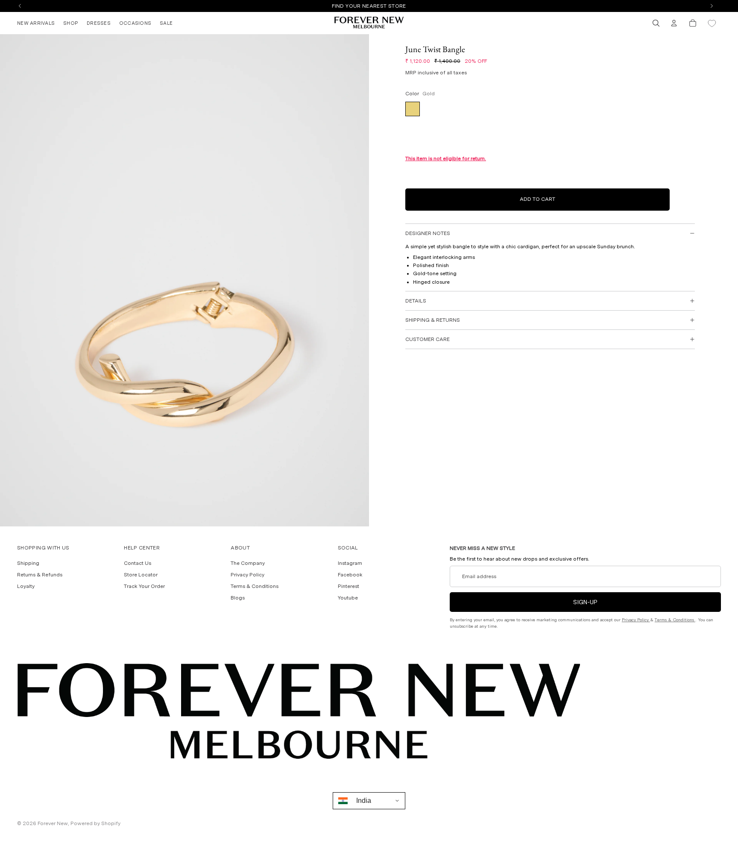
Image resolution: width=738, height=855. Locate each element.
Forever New (53, 823)
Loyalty (26, 587)
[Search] (656, 23)
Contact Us (137, 563)
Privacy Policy (247, 575)
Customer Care (427, 339)
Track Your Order (144, 587)
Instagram (350, 563)
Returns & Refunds (39, 575)
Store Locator (141, 575)
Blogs (238, 598)
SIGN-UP (585, 602)
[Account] (674, 23)
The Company (248, 563)
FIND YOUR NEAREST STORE (369, 6)
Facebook (350, 575)
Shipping (28, 563)
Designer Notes (427, 233)
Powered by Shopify (95, 823)
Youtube (348, 598)
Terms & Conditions (254, 587)
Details (415, 301)
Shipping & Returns (432, 320)
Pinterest (348, 587)
